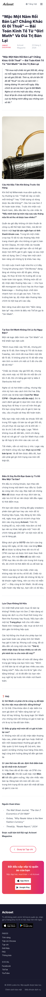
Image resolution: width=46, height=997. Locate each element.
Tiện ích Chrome (9, 941)
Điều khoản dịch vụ (33, 989)
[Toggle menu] (41, 4)
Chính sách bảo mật (13, 989)
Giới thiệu (6, 948)
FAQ (3, 952)
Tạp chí (5, 945)
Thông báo (7, 955)
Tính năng (6, 937)
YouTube (6, 973)
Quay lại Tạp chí (25, 849)
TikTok (5, 969)
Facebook (6, 966)
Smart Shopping (6, 46)
